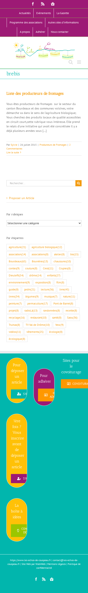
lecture (47, 289)
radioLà (31, 310)
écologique (17, 338)
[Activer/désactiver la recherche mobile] (71, 62)
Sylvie (14, 144)
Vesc (59, 324)
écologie (56, 331)
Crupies (65, 268)
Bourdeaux (17, 261)
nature (69, 296)
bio (74, 254)
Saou (72, 317)
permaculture (37, 303)
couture (31, 268)
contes (14, 268)
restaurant (38, 317)
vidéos (15, 331)
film (60, 282)
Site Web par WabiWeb (33, 564)
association (17, 254)
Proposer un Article (21, 198)
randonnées (51, 310)
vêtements (35, 331)
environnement (19, 282)
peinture (15, 303)
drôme (35, 275)
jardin (29, 289)
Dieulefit (16, 275)
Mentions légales (56, 564)
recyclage (17, 317)
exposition (43, 282)
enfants (53, 275)
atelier (59, 254)
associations (40, 254)
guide (14, 289)
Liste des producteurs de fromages (35, 93)
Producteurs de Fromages (53, 144)
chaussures (62, 261)
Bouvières (40, 261)
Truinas (14, 324)
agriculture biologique (47, 247)
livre (64, 289)
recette (71, 310)
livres (14, 296)
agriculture (17, 247)
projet (14, 310)
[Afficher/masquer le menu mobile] (79, 62)
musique (50, 296)
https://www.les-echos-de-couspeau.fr (30, 560)
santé (57, 317)
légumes (32, 296)
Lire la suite (12, 152)
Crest (48, 268)
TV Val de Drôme (38, 324)
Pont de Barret (63, 303)
